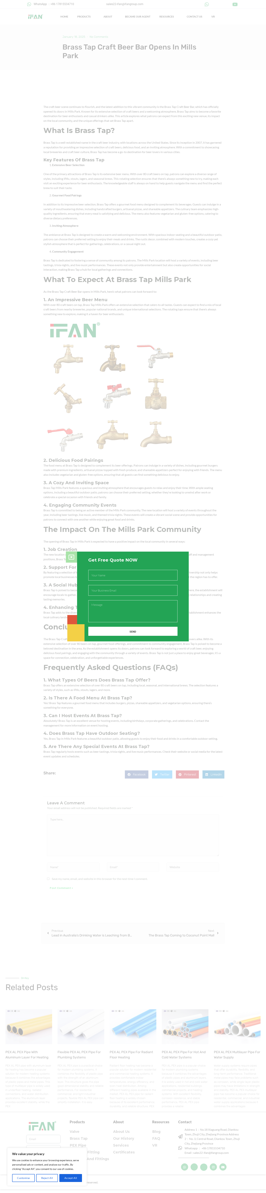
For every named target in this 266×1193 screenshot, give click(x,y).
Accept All (70, 1177)
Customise (23, 1177)
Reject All (47, 1177)
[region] (47, 1167)
